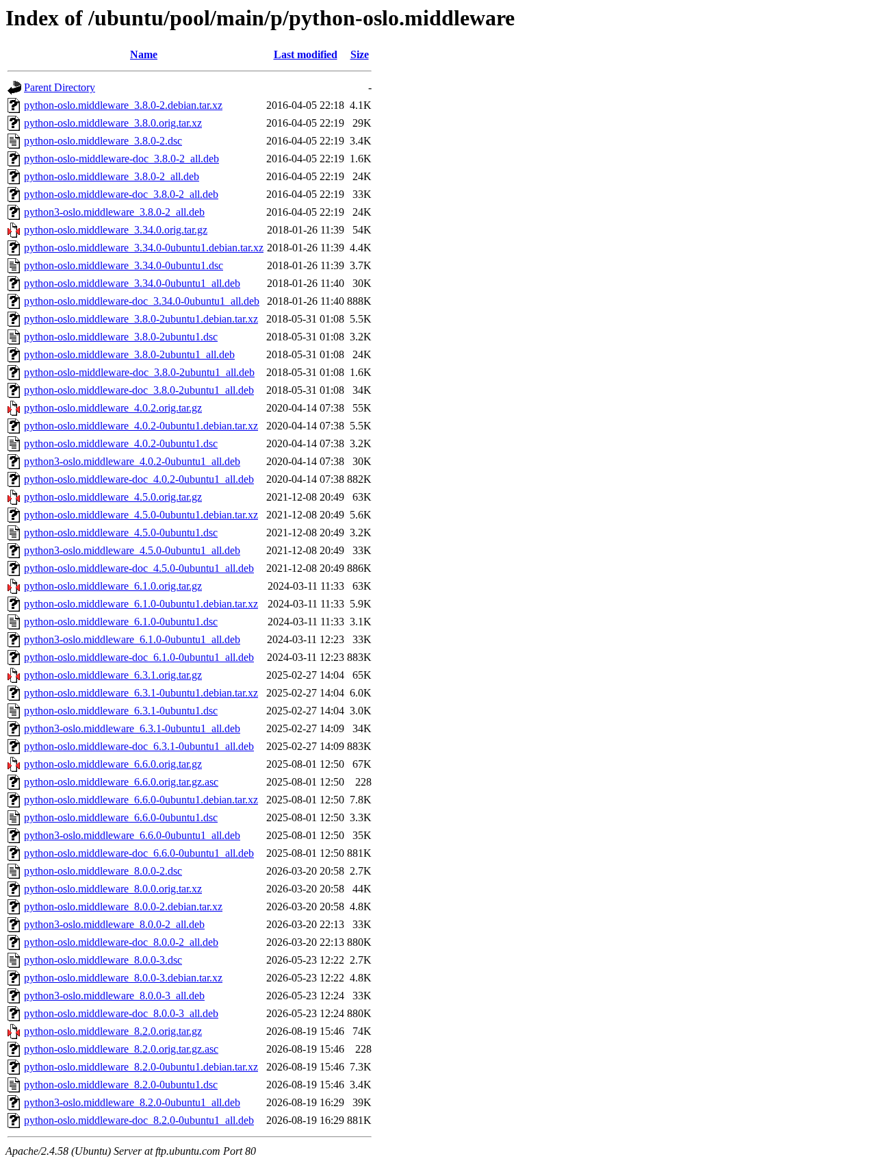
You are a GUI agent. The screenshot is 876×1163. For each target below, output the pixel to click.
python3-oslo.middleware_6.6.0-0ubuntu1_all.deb (132, 835)
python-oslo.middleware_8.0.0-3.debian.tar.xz (123, 978)
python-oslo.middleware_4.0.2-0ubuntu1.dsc (121, 443)
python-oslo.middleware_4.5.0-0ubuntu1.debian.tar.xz (141, 515)
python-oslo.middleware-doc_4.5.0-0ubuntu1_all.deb (139, 568)
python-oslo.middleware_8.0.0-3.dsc (103, 960)
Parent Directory (59, 87)
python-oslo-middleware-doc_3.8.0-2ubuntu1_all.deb (139, 372)
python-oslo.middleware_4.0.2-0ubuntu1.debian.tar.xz (141, 426)
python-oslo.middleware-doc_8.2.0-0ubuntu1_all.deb (139, 1120)
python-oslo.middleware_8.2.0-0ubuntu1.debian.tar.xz (141, 1067)
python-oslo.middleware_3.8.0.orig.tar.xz (113, 123)
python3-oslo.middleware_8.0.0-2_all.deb (114, 924)
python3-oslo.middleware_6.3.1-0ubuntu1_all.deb (132, 728)
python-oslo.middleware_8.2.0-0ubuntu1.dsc (121, 1084)
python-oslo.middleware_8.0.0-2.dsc (103, 871)
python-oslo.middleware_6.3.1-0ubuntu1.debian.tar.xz (141, 693)
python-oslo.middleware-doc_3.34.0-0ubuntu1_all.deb (141, 301)
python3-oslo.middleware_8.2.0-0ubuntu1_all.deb (132, 1102)
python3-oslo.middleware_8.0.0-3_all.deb (114, 995)
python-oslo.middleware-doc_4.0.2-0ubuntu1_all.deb (139, 479)
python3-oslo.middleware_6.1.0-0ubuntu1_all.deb (132, 639)
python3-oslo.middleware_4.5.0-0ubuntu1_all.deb (132, 550)
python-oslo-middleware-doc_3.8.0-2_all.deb (121, 158)
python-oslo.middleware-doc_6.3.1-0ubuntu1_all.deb (139, 746)
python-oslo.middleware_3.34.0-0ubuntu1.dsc (123, 265)
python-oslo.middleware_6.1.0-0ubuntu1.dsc (121, 621)
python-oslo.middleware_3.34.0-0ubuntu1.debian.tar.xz (143, 247)
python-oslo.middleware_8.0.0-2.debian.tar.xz (123, 906)
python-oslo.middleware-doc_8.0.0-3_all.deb (121, 1013)
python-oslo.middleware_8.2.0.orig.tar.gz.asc (121, 1049)
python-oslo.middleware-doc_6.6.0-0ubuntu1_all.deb (139, 853)
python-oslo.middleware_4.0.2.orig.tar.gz (113, 408)
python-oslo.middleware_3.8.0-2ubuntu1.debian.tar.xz (141, 319)
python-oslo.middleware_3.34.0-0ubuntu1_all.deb (132, 283)
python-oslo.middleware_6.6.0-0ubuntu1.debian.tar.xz (141, 799)
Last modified (305, 54)
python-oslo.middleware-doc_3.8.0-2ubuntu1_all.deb (139, 390)
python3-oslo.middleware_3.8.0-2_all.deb (114, 212)
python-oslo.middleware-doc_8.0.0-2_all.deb (121, 942)
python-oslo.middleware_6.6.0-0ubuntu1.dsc (121, 817)
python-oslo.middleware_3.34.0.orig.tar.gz (115, 230)
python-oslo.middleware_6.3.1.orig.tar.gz (113, 675)
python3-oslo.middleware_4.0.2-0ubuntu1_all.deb (132, 461)
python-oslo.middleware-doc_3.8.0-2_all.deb (121, 194)
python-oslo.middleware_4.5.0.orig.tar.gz (113, 497)
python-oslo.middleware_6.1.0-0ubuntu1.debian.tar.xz (141, 604)
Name (143, 54)
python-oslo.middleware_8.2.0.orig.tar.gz (113, 1031)
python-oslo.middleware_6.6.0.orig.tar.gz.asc (121, 782)
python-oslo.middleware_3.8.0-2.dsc (103, 141)
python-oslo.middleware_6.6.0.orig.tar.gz (113, 764)
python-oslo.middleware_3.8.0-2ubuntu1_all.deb (129, 354)
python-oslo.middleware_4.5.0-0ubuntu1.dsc (121, 532)
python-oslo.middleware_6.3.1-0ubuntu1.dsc (121, 710)
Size (359, 54)
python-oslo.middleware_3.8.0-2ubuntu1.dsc (121, 336)
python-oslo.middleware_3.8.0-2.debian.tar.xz (123, 105)
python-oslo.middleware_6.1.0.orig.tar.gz (113, 586)
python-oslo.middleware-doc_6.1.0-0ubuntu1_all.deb (139, 657)
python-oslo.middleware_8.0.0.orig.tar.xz (113, 889)
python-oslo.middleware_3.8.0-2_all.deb (111, 176)
